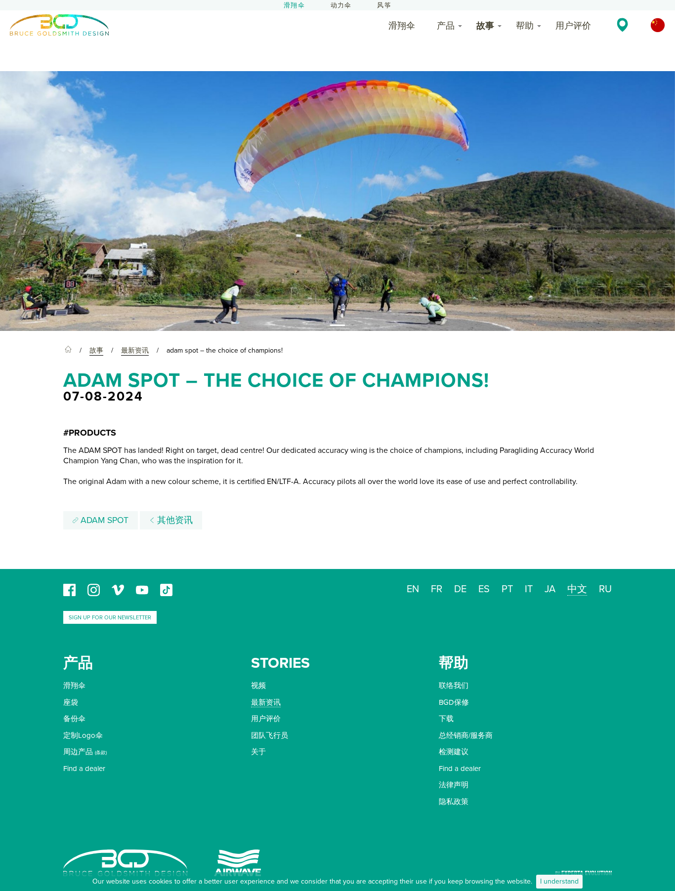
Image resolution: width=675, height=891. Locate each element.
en (413, 589)
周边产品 (78, 751)
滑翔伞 (294, 5)
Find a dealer (84, 768)
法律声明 (453, 784)
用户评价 (573, 25)
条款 (101, 753)
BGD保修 (454, 702)
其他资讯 (174, 520)
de (460, 589)
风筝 (384, 5)
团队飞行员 (269, 735)
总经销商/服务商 (466, 735)
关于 (258, 751)
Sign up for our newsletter (110, 617)
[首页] (68, 350)
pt (507, 589)
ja (550, 589)
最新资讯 (266, 702)
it (529, 589)
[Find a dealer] (622, 25)
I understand (559, 881)
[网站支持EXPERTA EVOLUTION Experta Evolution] (583, 869)
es (484, 589)
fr (436, 589)
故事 (485, 25)
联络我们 (453, 685)
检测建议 (453, 751)
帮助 (525, 25)
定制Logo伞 (83, 735)
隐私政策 (453, 801)
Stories (280, 663)
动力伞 (341, 5)
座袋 (70, 702)
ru (605, 589)
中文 (577, 589)
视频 (258, 685)
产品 (446, 25)
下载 (446, 718)
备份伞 (74, 718)
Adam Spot (103, 520)
